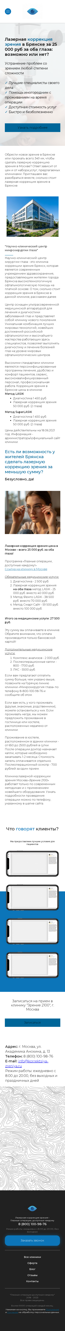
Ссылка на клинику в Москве (26, 569)
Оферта (32, 1263)
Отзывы (32, 1275)
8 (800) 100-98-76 (32, 1224)
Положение (52, 1309)
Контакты (32, 1281)
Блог (32, 1269)
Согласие (12, 1312)
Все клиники (32, 1257)
